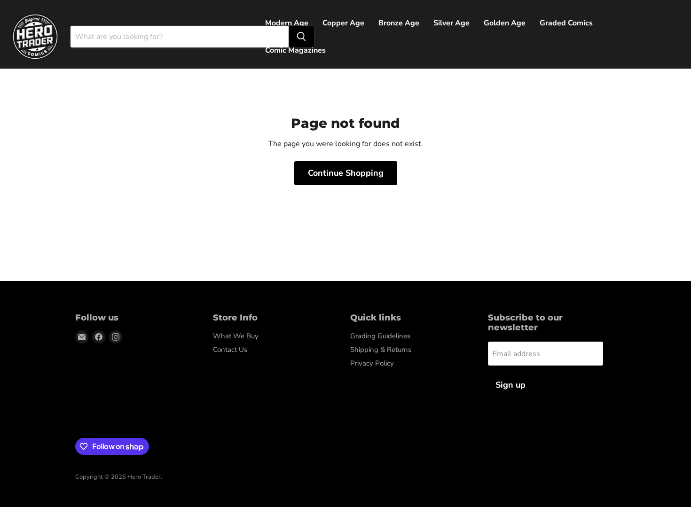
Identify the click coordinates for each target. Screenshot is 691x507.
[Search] (301, 36)
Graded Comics (566, 23)
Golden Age (505, 23)
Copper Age (343, 23)
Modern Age (286, 23)
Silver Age (451, 23)
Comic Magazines (295, 50)
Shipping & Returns (380, 349)
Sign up (510, 384)
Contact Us (230, 349)
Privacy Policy (372, 363)
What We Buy (236, 336)
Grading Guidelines (380, 336)
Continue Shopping (346, 173)
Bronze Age (398, 23)
